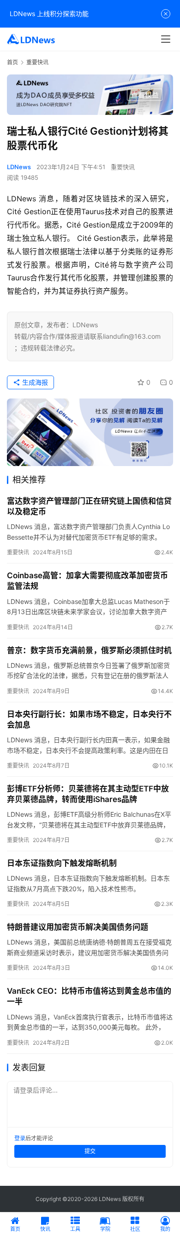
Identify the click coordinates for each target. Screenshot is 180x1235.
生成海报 (34, 382)
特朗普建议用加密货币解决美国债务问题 (77, 927)
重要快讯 (123, 167)
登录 (19, 1138)
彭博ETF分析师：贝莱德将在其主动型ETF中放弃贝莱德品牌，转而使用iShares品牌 (88, 794)
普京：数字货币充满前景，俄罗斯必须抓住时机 (89, 650)
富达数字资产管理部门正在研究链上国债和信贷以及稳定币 (89, 506)
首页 (12, 62)
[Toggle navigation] (165, 39)
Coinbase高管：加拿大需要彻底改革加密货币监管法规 (87, 581)
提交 (90, 1151)
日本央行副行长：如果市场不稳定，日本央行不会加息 (89, 719)
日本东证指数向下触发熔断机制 (62, 863)
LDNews (19, 167)
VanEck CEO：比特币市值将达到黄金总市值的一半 (89, 996)
